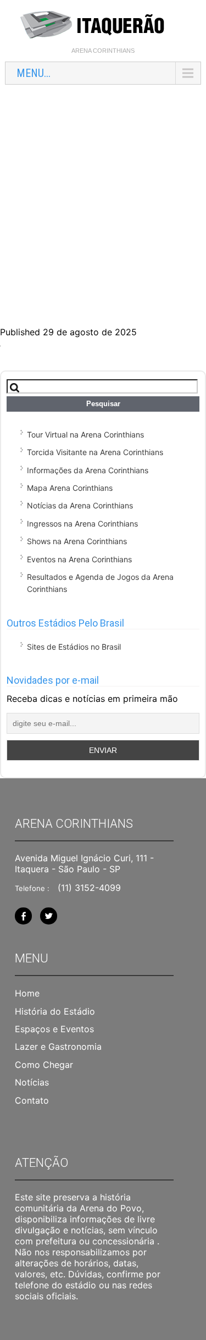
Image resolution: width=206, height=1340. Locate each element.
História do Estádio (55, 1011)
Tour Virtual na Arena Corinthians (85, 434)
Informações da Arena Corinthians (87, 470)
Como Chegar (44, 1064)
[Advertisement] (103, 199)
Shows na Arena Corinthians (77, 541)
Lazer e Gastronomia (58, 1046)
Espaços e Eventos (54, 1028)
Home (27, 993)
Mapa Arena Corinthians (70, 487)
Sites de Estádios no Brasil (74, 646)
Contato (32, 1100)
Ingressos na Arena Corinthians (82, 523)
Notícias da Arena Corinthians (80, 505)
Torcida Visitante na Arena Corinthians (95, 452)
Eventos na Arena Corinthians (79, 559)
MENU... (33, 73)
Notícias (32, 1082)
